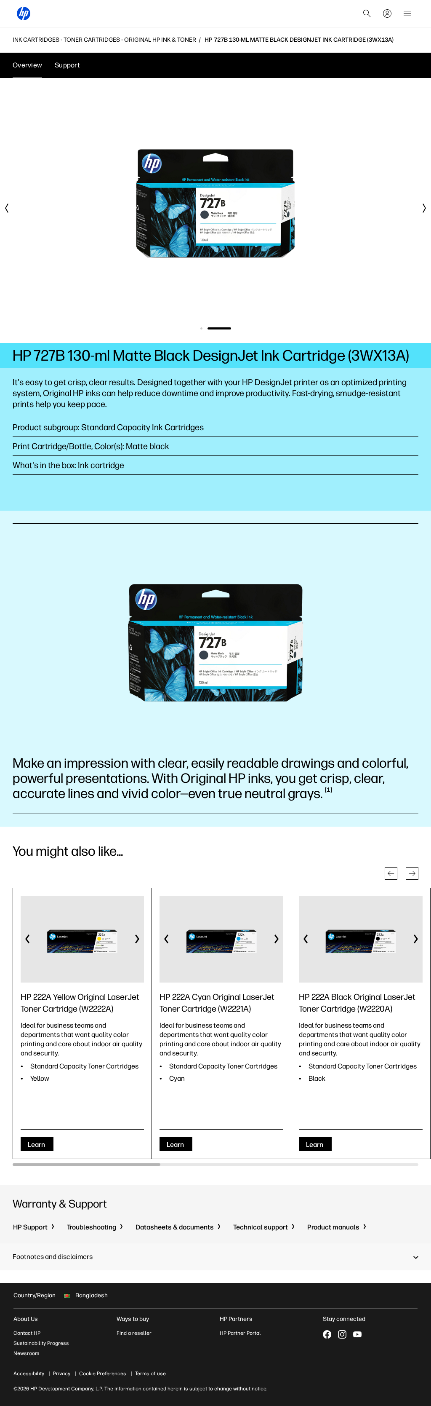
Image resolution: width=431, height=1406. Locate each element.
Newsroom (26, 1353)
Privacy (61, 1374)
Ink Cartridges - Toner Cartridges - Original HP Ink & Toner (104, 40)
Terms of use (150, 1374)
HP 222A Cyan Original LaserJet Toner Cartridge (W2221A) (217, 1003)
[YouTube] (357, 1334)
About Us (25, 1319)
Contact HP (26, 1333)
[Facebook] (327, 1334)
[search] (367, 13)
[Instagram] (342, 1334)
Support (67, 65)
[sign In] (387, 13)
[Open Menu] (407, 13)
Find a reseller (134, 1333)
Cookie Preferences (102, 1374)
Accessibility (28, 1374)
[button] (391, 873)
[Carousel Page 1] (201, 328)
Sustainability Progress (41, 1343)
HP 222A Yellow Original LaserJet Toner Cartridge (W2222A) (80, 1003)
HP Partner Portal (240, 1333)
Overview (27, 65)
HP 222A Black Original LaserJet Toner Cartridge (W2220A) (357, 1003)
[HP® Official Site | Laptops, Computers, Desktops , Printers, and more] (23, 13)
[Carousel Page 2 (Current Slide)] (219, 328)
